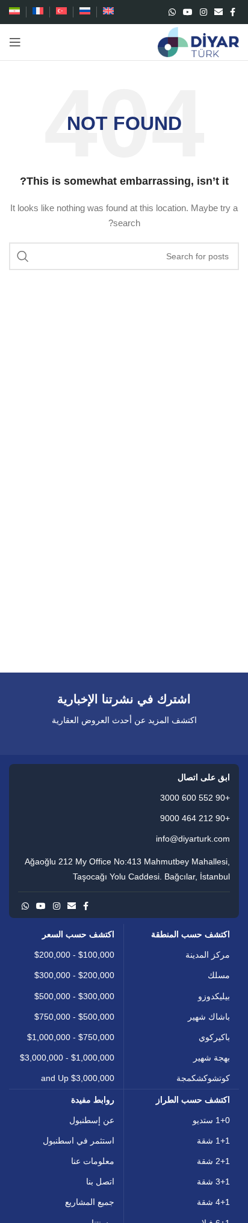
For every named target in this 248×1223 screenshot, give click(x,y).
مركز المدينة (207, 955)
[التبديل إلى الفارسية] (14, 12)
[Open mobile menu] (15, 42)
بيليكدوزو (214, 996)
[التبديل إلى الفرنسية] (38, 12)
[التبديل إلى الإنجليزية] (108, 12)
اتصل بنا (100, 1181)
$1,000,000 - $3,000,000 (67, 1057)
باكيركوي (214, 1037)
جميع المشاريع (89, 1202)
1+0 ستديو (211, 1120)
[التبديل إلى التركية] (61, 12)
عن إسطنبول (91, 1120)
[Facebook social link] (232, 12)
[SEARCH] (23, 256)
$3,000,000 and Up (77, 1078)
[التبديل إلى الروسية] (84, 12)
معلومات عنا (92, 1161)
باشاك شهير (209, 1016)
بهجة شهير (211, 1057)
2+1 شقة (213, 1161)
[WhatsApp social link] (172, 12)
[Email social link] (218, 12)
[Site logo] (198, 41)
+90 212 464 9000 (195, 818)
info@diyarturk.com (193, 838)
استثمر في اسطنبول (78, 1140)
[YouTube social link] (187, 12)
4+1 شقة (213, 1202)
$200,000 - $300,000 (74, 975)
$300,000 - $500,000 (74, 996)
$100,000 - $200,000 (74, 955)
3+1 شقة (213, 1181)
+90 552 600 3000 (195, 797)
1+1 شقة (213, 1140)
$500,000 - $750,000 (74, 1016)
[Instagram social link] (203, 12)
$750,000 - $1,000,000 (70, 1037)
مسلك (219, 975)
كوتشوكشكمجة (203, 1078)
